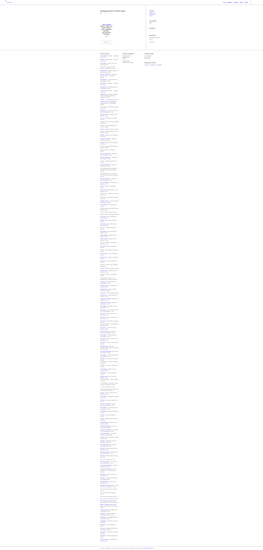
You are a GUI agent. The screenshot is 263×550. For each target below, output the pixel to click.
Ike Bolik (102, 121)
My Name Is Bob (103, 220)
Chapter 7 (102, 99)
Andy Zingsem (103, 372)
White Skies (102, 400)
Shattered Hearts (103, 70)
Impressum (153, 65)
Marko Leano (102, 524)
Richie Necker (103, 110)
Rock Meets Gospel (104, 201)
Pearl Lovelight (103, 306)
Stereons (102, 59)
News (150, 23)
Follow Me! (152, 41)
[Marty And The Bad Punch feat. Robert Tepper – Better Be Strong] (106, 17)
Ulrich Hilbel (102, 342)
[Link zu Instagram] (255, 2)
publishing (108, 24)
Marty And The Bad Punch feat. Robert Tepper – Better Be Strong (107, 30)
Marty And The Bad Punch (105, 74)
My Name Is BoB (103, 376)
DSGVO (160, 65)
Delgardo (102, 437)
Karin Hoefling (103, 63)
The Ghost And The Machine (106, 469)
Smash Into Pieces (104, 55)
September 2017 (152, 14)
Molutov (102, 150)
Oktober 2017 (152, 12)
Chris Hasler (102, 313)
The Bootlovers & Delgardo (105, 429)
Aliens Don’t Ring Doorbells (105, 351)
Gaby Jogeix (102, 261)
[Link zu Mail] (257, 2)
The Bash (102, 392)
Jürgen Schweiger (103, 235)
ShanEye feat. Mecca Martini (106, 465)
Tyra (101, 489)
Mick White (102, 440)
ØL (101, 118)
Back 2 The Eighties (104, 182)
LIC (101, 496)
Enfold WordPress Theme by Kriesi (148, 548)
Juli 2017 (151, 15)
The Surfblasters (103, 369)
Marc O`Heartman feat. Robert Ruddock (108, 500)
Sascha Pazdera (103, 204)
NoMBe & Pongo (103, 94)
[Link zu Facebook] (253, 2)
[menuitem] (224, 2)
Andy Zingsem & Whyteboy (105, 298)
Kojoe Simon (102, 274)
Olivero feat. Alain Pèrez (105, 452)
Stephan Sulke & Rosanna (105, 302)
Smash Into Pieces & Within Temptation (108, 101)
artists (104, 24)
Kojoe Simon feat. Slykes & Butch (107, 485)
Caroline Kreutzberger (104, 433)
